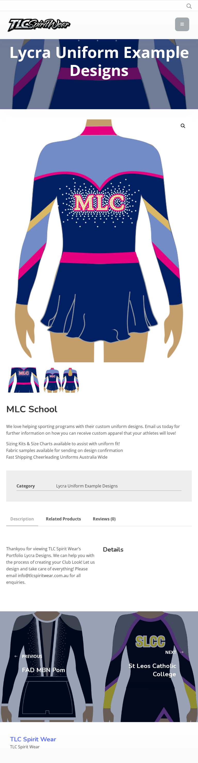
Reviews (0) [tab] (104, 519)
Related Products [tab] (63, 519)
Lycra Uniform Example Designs (87, 486)
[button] (183, 126)
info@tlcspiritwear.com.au (43, 575)
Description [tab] (22, 519)
